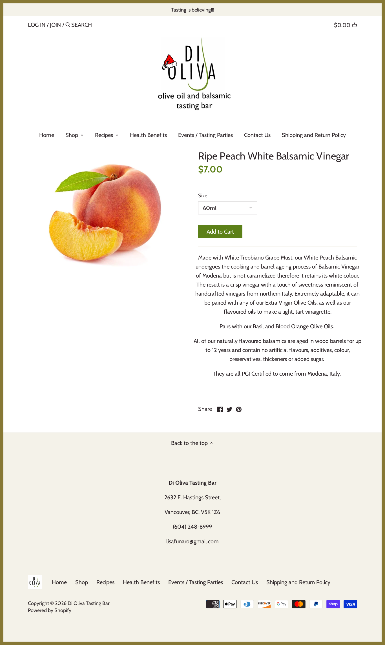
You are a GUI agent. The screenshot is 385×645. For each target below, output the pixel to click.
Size (202, 196)
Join (55, 24)
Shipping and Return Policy (298, 582)
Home (59, 582)
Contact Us (244, 582)
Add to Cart (220, 231)
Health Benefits (141, 582)
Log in (36, 24)
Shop (81, 582)
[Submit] (67, 26)
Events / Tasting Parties (195, 582)
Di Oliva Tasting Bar (89, 603)
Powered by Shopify (49, 610)
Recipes (105, 582)
